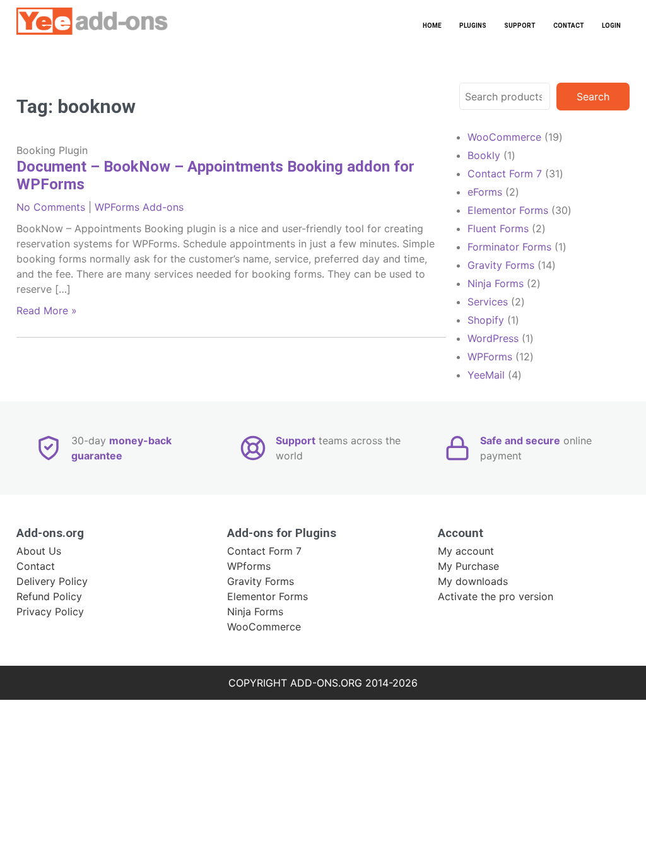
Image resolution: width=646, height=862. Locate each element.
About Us (38, 551)
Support (520, 25)
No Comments (50, 207)
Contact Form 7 (264, 551)
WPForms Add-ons (139, 207)
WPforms (249, 566)
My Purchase (468, 566)
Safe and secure (520, 440)
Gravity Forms (260, 581)
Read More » (46, 310)
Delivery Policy (52, 581)
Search (593, 96)
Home (432, 25)
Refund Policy (49, 596)
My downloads (473, 581)
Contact (568, 25)
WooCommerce (264, 626)
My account (466, 551)
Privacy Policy (50, 611)
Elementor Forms (267, 596)
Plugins (472, 25)
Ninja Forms (255, 611)
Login (611, 25)
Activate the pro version (495, 596)
